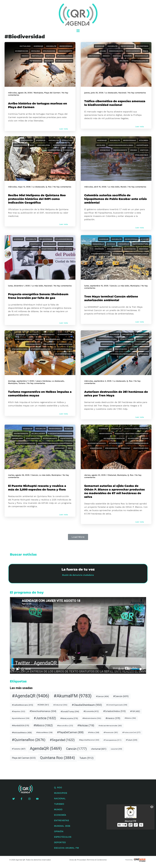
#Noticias (50, 56)
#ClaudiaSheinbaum (63, 239)
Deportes (60, 842)
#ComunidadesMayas (23, 339)
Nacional (122, 93)
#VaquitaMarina (65, 249)
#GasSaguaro (49, 244)
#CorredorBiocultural (107, 339)
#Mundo (133, 150)
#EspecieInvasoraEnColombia (120, 145)
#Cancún (144, 239)
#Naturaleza (37, 56)
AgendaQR (46, 748)
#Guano (145, 438)
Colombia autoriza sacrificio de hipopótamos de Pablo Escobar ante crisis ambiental (115, 199)
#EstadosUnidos (114, 711)
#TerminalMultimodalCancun (123, 354)
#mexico (25, 56)
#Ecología (101, 145)
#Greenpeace (123, 244)
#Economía (91, 711)
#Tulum (131, 740)
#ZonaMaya (67, 150)
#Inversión (99, 249)
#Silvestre (123, 61)
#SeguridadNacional (89, 740)
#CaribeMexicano (65, 334)
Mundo (123, 187)
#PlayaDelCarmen (64, 56)
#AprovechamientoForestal (136, 428)
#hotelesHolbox (53, 339)
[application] (78, 635)
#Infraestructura (140, 244)
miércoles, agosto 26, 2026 (20, 93)
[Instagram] (29, 798)
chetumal (98, 749)
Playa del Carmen (52, 93)
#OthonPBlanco (115, 443)
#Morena (130, 718)
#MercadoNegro (133, 51)
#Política (93, 733)
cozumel (116, 749)
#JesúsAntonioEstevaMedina (60, 433)
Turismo (21, 383)
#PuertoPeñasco (48, 249)
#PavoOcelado (106, 349)
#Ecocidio (111, 244)
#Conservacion (21, 51)
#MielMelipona (43, 145)
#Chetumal (60, 705)
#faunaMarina (49, 51)
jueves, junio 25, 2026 (93, 93)
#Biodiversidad (65, 46)
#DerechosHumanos (43, 711)
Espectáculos (62, 837)
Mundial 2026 (62, 826)
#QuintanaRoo (35, 61)
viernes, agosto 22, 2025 (95, 475)
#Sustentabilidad (140, 448)
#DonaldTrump (70, 711)
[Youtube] (37, 798)
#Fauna (103, 51)
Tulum (86, 757)
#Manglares (17, 438)
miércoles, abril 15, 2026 (95, 187)
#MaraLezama (69, 718)
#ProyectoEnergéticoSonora (26, 249)
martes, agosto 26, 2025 (18, 475)
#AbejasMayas (27, 140)
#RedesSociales (141, 56)
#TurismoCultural (20, 349)
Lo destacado (111, 93)
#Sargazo (49, 61)
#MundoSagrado (33, 344)
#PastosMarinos (33, 438)
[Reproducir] (17, 669)
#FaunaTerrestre (21, 433)
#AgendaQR (38, 46)
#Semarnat (143, 249)
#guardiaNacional (20, 718)
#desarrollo (98, 244)
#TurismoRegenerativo (40, 349)
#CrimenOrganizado (116, 705)
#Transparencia (112, 740)
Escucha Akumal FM (66, 848)
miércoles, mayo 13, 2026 (19, 187)
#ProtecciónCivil (131, 733)
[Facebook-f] (21, 798)
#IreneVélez (105, 150)
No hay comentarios (137, 93)
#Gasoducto (35, 244)
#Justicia (45, 718)
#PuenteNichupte (50, 438)
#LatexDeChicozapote (97, 443)
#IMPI (32, 145)
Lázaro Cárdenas (43, 381)
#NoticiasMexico (22, 732)
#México (43, 725)
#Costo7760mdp (126, 339)
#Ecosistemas (142, 46)
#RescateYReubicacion (25, 443)
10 (13, 669)
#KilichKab (67, 339)
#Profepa (128, 56)
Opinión (58, 831)
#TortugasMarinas (64, 61)
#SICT (70, 448)
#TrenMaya (117, 254)
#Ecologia (35, 51)
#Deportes (18, 711)
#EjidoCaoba (133, 438)
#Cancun (68, 428)
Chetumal (112, 475)
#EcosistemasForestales (114, 438)
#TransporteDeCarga (100, 254)
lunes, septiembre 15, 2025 (96, 286)
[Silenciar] (129, 669)
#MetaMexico (94, 56)
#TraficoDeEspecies (140, 61)
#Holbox (39, 339)
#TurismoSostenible (63, 354)
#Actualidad (25, 46)
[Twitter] (13, 798)
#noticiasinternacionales (110, 726)
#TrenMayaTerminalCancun (136, 254)
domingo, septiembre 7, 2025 (21, 381)
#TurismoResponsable (62, 349)
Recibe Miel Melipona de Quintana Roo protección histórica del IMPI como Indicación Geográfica (37, 199)
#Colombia (143, 140)
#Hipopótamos (142, 145)
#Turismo (18, 749)
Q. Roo (48, 187)
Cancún (113, 286)
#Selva (133, 349)
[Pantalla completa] (143, 669)
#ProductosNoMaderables (137, 443)
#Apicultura (67, 140)
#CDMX (43, 705)
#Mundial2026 (20, 725)
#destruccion (142, 339)
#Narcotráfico (65, 726)
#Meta (145, 51)
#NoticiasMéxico (44, 733)
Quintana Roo (57, 757)
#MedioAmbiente (65, 51)
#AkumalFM (51, 46)
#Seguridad (62, 740)
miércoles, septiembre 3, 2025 (97, 381)
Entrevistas (61, 820)
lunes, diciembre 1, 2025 (19, 286)
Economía (60, 815)
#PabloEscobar (141, 155)
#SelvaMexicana (65, 344)
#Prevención (111, 732)
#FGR (135, 711)
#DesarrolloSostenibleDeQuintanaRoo (131, 433)
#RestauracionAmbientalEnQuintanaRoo (55, 443)
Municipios (38, 93)
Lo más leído (113, 187)
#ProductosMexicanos (62, 145)
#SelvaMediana (111, 448)
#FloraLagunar (38, 433)
